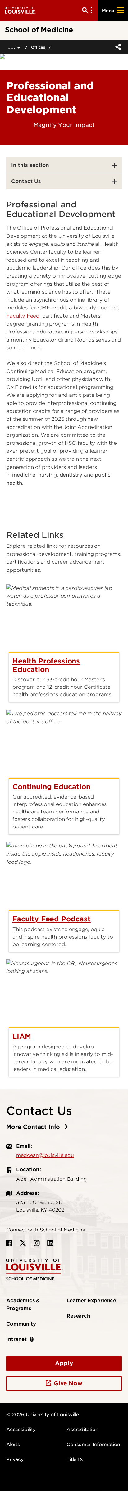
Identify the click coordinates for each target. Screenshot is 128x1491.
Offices (38, 47)
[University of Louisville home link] (20, 10)
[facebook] (9, 1243)
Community (21, 1324)
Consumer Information (93, 1444)
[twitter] (23, 1243)
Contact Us (26, 181)
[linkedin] (50, 1243)
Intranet (16, 1339)
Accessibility (21, 1429)
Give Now (68, 1383)
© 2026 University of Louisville (42, 1414)
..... (12, 46)
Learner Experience (91, 1301)
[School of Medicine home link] (34, 1269)
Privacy (15, 1459)
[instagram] (37, 1243)
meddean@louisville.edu (45, 1155)
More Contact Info (34, 1127)
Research (78, 1316)
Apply (64, 1363)
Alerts (13, 1444)
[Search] (88, 10)
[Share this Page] (117, 47)
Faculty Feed (22, 316)
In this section (30, 165)
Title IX (74, 1459)
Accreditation (82, 1429)
